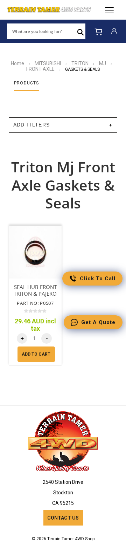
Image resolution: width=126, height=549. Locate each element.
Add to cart (36, 354)
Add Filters (31, 125)
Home (17, 63)
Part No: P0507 (35, 303)
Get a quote (98, 322)
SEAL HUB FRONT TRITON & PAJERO (35, 290)
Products (26, 83)
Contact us (63, 518)
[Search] (80, 31)
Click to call (97, 278)
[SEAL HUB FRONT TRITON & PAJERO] (35, 252)
